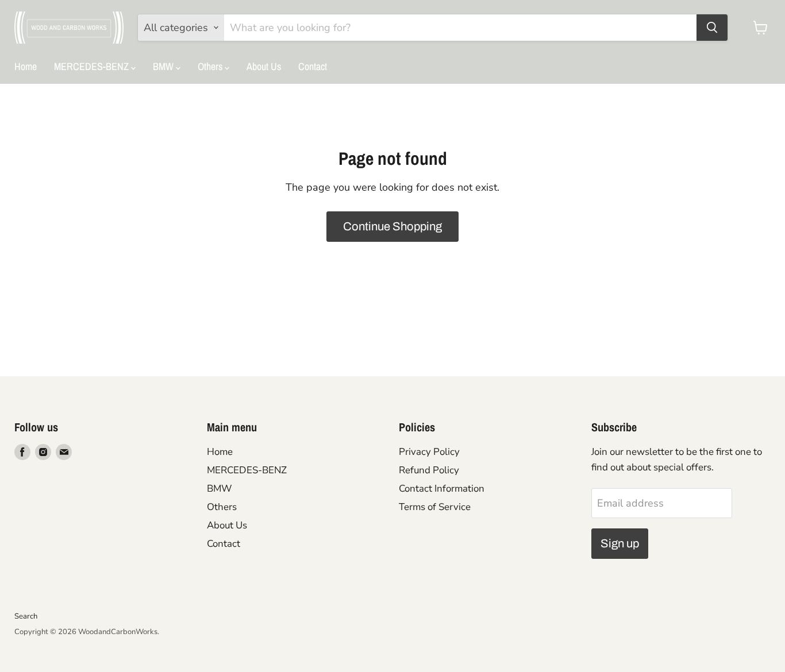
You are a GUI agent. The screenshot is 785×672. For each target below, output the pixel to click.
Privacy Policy (429, 451)
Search (25, 616)
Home (25, 66)
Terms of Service (435, 506)
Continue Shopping (392, 226)
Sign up (620, 543)
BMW (164, 66)
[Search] (712, 27)
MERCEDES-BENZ (92, 66)
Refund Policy (429, 470)
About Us (264, 66)
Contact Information (441, 488)
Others (211, 66)
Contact (312, 66)
